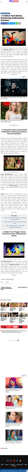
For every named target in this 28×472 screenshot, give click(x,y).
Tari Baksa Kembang (6, 48)
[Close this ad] (27, 471)
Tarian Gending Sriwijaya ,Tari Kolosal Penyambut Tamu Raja (15, 226)
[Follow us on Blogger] (20, 460)
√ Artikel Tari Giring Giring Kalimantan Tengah (4, 319)
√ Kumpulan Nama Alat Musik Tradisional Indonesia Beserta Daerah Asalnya (14, 132)
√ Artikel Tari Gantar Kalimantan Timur (4, 309)
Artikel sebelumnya (22, 287)
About (2, 464)
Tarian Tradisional (9, 279)
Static (25, 464)
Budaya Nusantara (13, 470)
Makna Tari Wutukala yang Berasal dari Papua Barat (15, 222)
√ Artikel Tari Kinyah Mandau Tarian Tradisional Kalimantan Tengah (22, 320)
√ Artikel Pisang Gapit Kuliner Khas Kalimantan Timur (6, 288)
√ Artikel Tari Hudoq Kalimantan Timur (22, 309)
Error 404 (14, 465)
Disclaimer (12, 464)
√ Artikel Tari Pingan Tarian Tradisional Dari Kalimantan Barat (14, 234)
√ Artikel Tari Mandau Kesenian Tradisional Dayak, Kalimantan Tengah (14, 320)
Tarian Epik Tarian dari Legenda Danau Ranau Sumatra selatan (15, 218)
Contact (7, 464)
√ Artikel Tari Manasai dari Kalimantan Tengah (13, 309)
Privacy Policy (20, 464)
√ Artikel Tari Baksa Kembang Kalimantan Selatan (12, 18)
